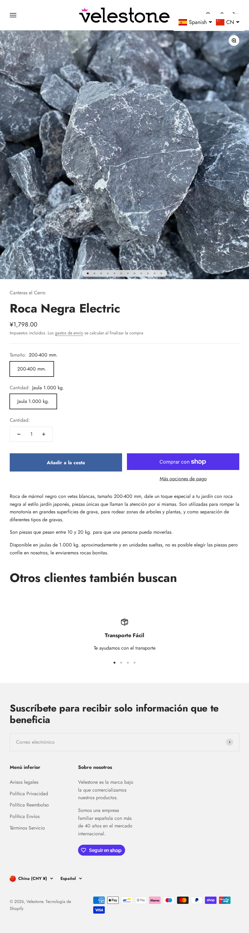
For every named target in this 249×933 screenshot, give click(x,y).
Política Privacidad (29, 793)
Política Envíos (24, 816)
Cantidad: (20, 420)
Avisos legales (24, 782)
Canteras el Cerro (28, 292)
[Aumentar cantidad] (44, 434)
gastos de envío (69, 333)
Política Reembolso (29, 804)
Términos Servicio (27, 827)
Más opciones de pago (183, 478)
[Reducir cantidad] (19, 434)
